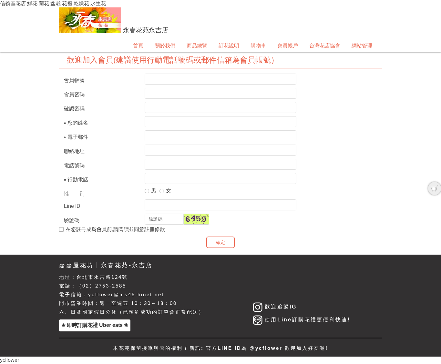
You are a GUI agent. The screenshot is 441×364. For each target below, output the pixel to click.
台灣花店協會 (324, 45)
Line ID (72, 206)
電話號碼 (74, 165)
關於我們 (165, 45)
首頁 (138, 45)
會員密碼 (74, 94)
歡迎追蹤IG (279, 306)
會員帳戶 (287, 45)
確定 (220, 242)
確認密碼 (74, 108)
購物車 (258, 45)
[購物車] (434, 188)
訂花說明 (229, 45)
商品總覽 (197, 45)
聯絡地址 (74, 151)
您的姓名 (77, 123)
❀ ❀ (94, 325)
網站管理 (362, 45)
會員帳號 (74, 80)
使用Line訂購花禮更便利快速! (306, 319)
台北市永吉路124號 (102, 277)
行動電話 (77, 179)
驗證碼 (71, 220)
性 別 (74, 194)
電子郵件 (77, 137)
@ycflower (266, 348)
